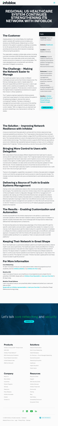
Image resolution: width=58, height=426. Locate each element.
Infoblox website (19, 269)
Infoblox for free (32, 269)
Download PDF (47, 107)
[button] (54, 2)
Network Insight (45, 102)
